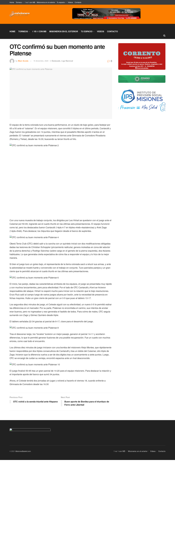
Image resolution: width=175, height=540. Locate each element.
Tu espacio (61, 2)
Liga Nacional (67, 60)
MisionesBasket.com (23, 451)
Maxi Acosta (23, 60)
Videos (70, 2)
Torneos (19, 2)
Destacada (56, 60)
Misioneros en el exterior (46, 2)
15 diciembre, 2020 (40, 60)
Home (12, 2)
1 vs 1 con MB (30, 2)
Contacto (78, 2)
